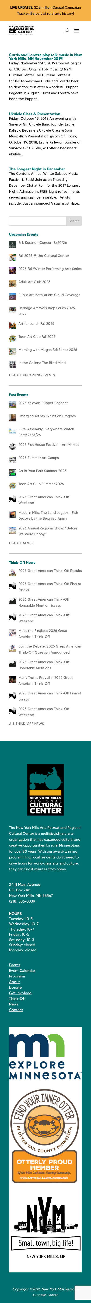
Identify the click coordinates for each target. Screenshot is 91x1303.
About (14, 982)
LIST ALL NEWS (20, 543)
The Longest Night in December (37, 169)
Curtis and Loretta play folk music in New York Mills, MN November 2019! (45, 57)
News (13, 1004)
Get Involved (20, 993)
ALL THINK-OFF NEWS (26, 724)
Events (14, 965)
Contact (16, 1010)
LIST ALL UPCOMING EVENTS (32, 375)
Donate (15, 987)
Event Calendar (22, 970)
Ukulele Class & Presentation (34, 114)
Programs (17, 976)
